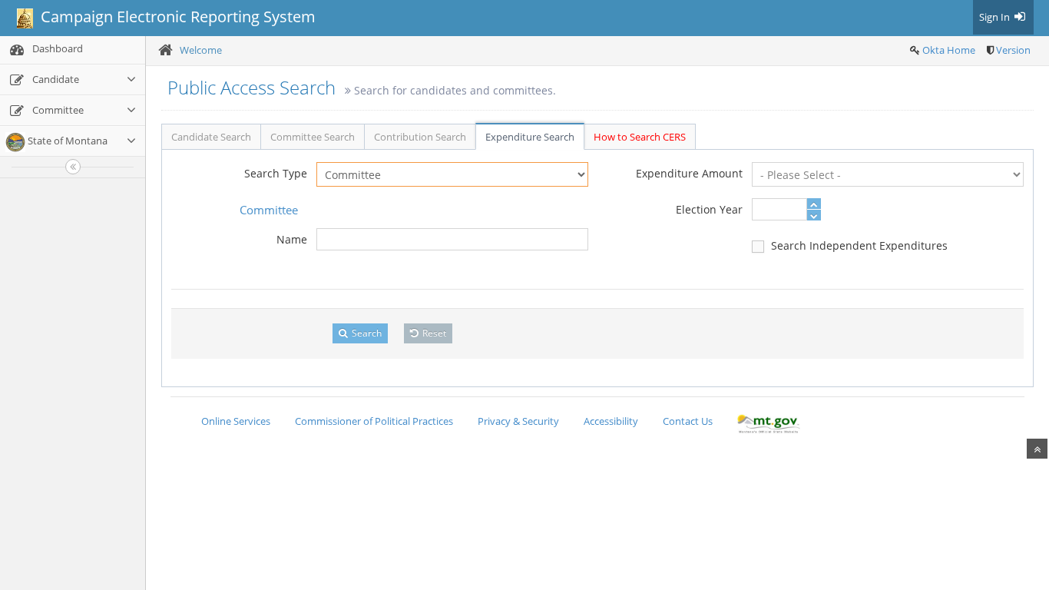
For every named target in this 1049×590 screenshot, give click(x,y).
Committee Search (312, 137)
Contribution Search (420, 137)
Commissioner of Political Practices (374, 421)
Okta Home (948, 50)
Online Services (235, 421)
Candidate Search (211, 137)
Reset (433, 333)
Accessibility (611, 421)
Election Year (709, 209)
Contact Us (688, 421)
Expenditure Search (529, 137)
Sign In (995, 17)
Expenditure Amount (689, 173)
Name (291, 239)
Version (1013, 50)
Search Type (275, 173)
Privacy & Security (518, 421)
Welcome (201, 50)
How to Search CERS (640, 137)
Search (365, 333)
